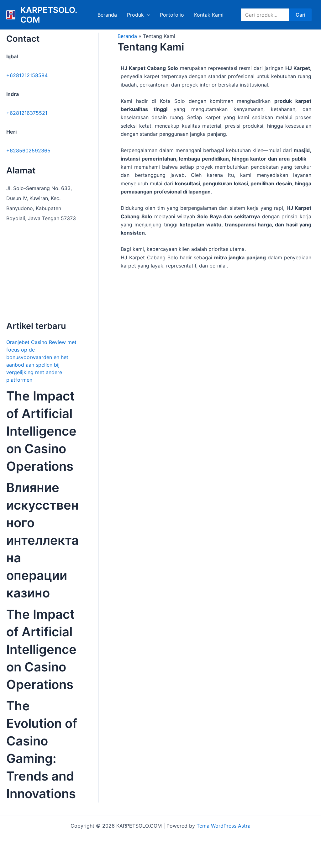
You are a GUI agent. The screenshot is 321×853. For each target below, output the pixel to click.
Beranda (107, 15)
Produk (135, 15)
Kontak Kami (209, 15)
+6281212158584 (27, 75)
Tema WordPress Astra (223, 826)
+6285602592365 (28, 150)
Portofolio (172, 15)
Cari (300, 15)
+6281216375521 (26, 113)
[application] (147, 14)
